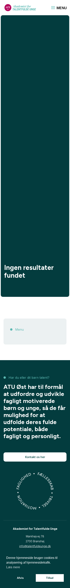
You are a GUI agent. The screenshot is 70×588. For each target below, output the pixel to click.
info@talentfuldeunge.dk (35, 546)
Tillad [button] (49, 577)
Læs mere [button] (13, 567)
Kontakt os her (35, 457)
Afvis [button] (20, 577)
